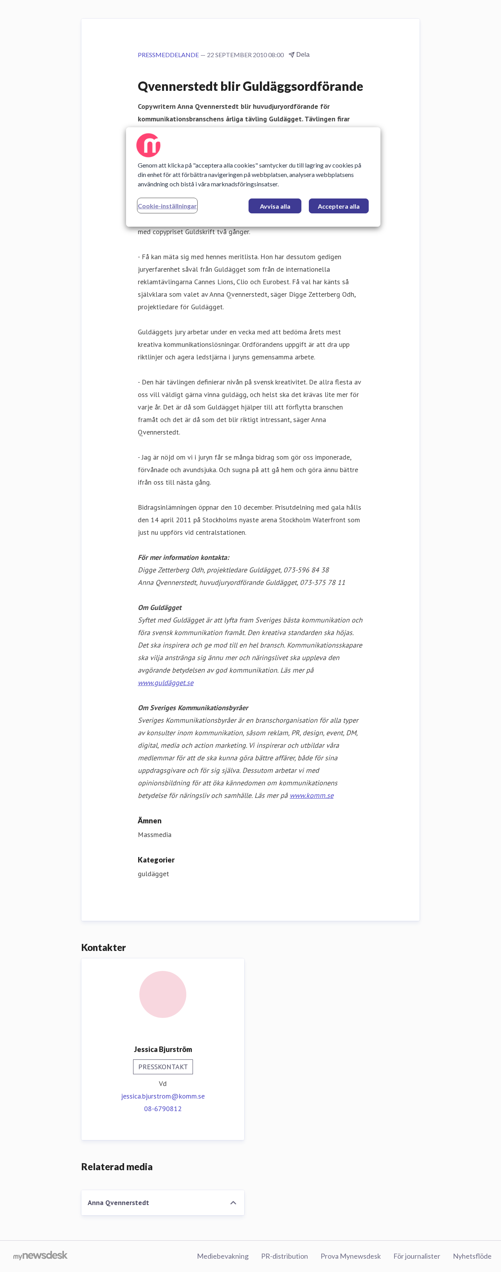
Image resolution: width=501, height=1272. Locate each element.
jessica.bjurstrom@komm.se (163, 1096)
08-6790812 (163, 1108)
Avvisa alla (275, 206)
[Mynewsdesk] (40, 1256)
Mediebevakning (223, 1256)
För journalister (416, 1256)
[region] (253, 177)
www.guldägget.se (165, 682)
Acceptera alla (339, 206)
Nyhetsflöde (472, 1256)
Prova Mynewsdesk (351, 1256)
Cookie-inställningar (167, 205)
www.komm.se (311, 795)
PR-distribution (284, 1256)
